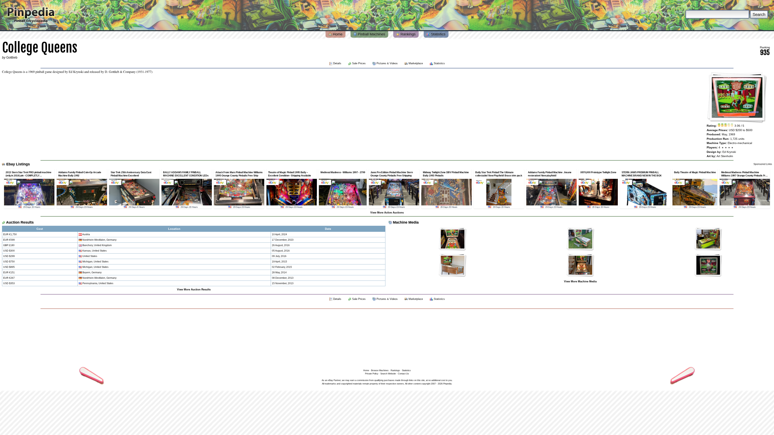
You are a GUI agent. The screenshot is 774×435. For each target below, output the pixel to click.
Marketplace (416, 63)
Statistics (437, 34)
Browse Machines (380, 370)
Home (337, 34)
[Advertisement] (387, 338)
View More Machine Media (580, 281)
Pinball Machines (371, 34)
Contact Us (403, 373)
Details (337, 63)
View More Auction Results (194, 289)
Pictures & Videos (387, 63)
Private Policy (371, 373)
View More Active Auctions (387, 212)
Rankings (407, 34)
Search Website (388, 373)
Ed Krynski (729, 151)
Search (759, 14)
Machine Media (406, 222)
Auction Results (20, 222)
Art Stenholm (725, 156)
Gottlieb (11, 57)
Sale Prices (358, 63)
